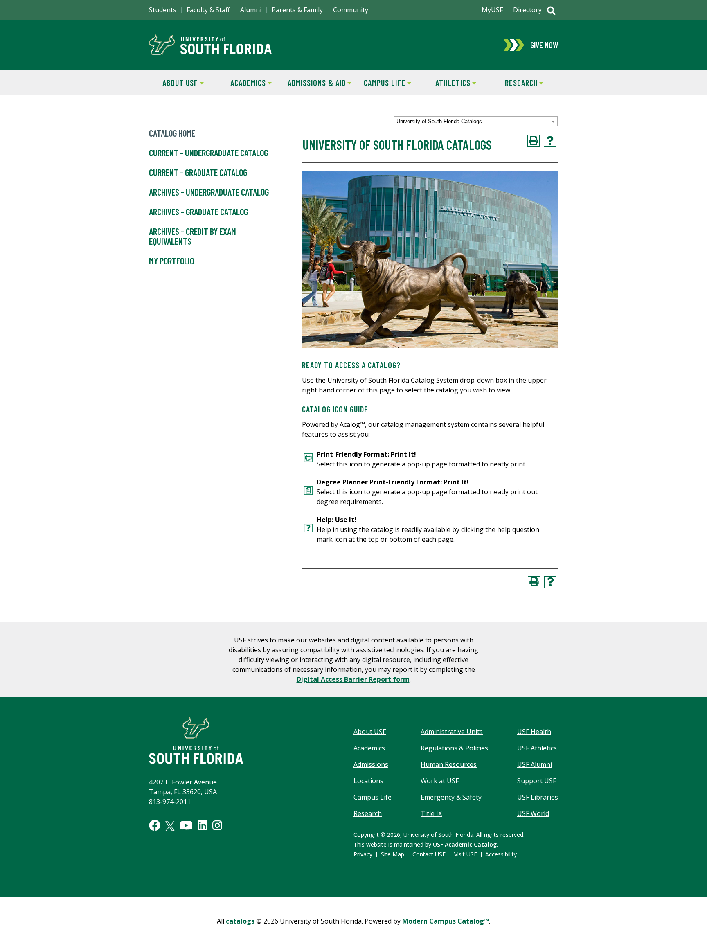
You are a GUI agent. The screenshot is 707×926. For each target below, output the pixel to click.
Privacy (363, 854)
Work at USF (440, 780)
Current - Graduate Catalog (198, 172)
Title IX (431, 813)
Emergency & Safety (451, 797)
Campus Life (379, 83)
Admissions (371, 764)
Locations (368, 780)
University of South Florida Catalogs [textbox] (439, 121)
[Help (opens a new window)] (550, 141)
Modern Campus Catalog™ (445, 921)
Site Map (392, 854)
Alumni (250, 10)
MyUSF (492, 10)
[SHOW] (551, 11)
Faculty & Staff (208, 10)
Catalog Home (172, 133)
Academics (241, 83)
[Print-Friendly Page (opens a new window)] (533, 141)
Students (162, 10)
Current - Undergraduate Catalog (208, 153)
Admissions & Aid (315, 83)
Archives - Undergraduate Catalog (209, 192)
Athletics (446, 83)
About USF (173, 83)
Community (350, 10)
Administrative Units (452, 731)
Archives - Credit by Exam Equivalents (192, 236)
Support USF (536, 780)
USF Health (534, 731)
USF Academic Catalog (465, 844)
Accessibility (501, 854)
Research (513, 83)
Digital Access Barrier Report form (353, 679)
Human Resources (449, 764)
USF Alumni (534, 764)
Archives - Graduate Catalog (198, 211)
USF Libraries (537, 797)
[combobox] (476, 121)
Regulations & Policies (454, 748)
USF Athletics (537, 748)
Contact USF (429, 854)
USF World (533, 813)
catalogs (240, 921)
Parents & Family (297, 10)
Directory (527, 10)
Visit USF (465, 854)
